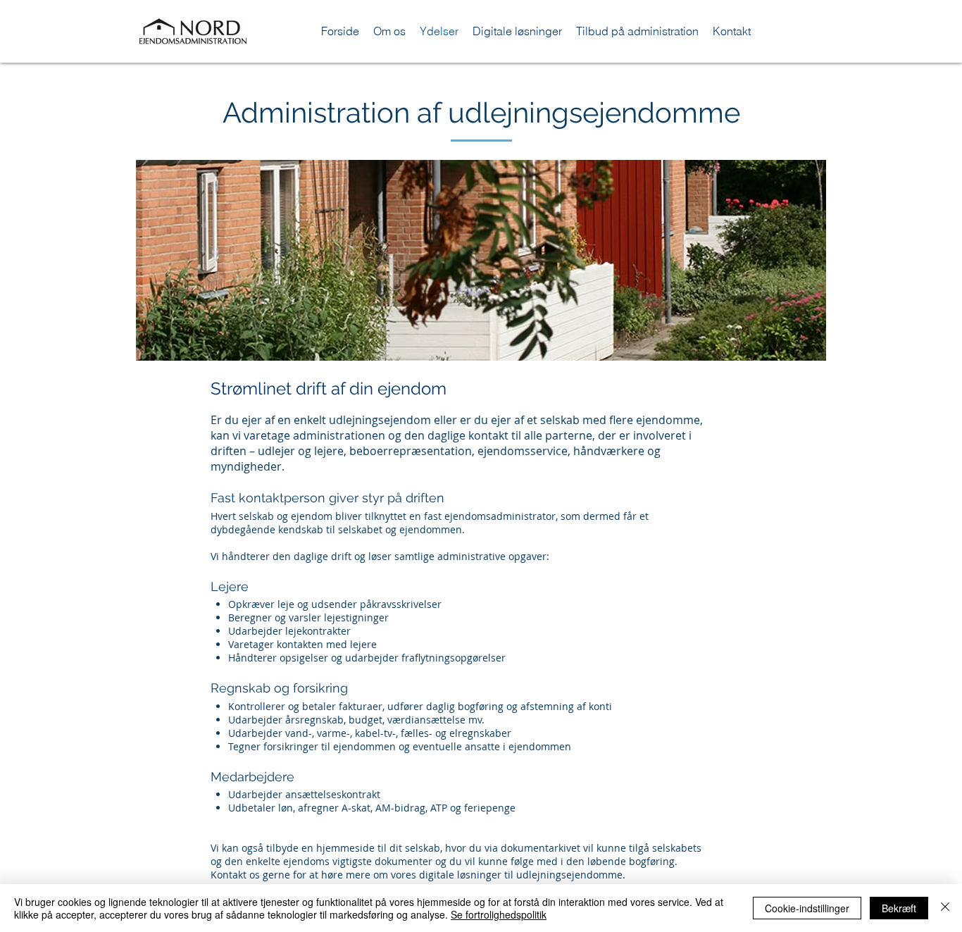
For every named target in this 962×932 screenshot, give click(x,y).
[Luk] (945, 908)
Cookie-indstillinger (807, 908)
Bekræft (899, 908)
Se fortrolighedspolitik (498, 914)
